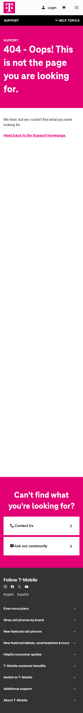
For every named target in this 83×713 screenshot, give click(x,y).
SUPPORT (11, 20)
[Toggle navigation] (66, 20)
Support (11, 40)
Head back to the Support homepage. (35, 135)
